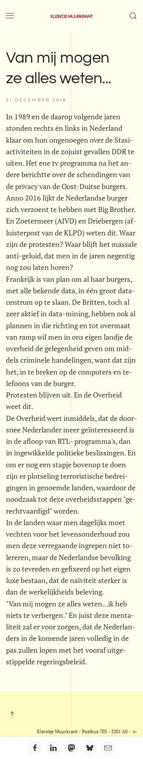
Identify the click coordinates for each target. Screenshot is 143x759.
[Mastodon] (71, 748)
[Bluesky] (90, 748)
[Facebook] (35, 748)
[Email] (108, 748)
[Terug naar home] (71, 16)
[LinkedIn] (53, 748)
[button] (10, 16)
